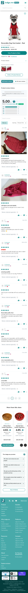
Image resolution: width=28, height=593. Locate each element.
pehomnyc (14, 56)
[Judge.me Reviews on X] (9, 501)
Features (3, 511)
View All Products (8, 445)
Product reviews (4, 507)
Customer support (5, 524)
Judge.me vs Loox (19, 538)
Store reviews (4, 509)
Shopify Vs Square (19, 530)
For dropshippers (18, 507)
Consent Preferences (21, 590)
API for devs (3, 547)
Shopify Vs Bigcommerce (20, 524)
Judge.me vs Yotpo (19, 540)
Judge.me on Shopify (19, 522)
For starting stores (19, 509)
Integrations (3, 515)
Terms (5, 589)
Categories (3, 568)
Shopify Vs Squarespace (20, 528)
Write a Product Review (14, 75)
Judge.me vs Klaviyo (19, 545)
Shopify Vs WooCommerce (21, 526)
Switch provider (18, 547)
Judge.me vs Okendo (19, 543)
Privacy (9, 589)
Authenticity (14, 589)
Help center (3, 545)
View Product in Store (14, 53)
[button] (21, 445)
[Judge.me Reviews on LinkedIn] (13, 501)
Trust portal (3, 528)
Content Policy (6, 590)
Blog (2, 538)
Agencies (3, 543)
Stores (2, 566)
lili (5, 128)
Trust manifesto (4, 530)
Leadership (3, 557)
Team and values (4, 555)
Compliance (20, 589)
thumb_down (24, 170)
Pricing (2, 522)
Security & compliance (6, 526)
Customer (7, 175)
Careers (2, 559)
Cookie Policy (13, 590)
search (25, 8)
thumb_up (18, 170)
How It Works (14, 490)
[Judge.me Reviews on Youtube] (16, 501)
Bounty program (18, 557)
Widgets (3, 513)
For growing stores (19, 511)
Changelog (3, 549)
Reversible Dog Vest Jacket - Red (13, 43)
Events (2, 540)
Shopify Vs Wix (18, 532)
